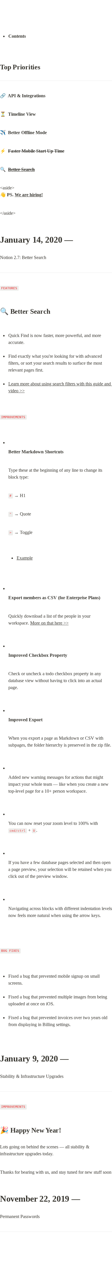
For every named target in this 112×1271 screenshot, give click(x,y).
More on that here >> (49, 623)
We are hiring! (29, 194)
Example (25, 557)
